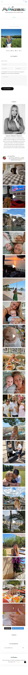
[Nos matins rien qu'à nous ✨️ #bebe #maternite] (14, 266)
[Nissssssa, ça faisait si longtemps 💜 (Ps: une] (14, 568)
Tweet (13, 50)
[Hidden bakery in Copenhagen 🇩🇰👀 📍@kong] (14, 452)
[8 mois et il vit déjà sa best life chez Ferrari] (14, 196)
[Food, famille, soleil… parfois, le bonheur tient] (14, 545)
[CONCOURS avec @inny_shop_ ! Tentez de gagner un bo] (14, 614)
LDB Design (17, 661)
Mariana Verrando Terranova (14, 136)
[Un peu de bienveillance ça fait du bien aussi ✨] (14, 382)
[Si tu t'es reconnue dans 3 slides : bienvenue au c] (14, 243)
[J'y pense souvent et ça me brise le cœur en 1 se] (14, 173)
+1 (21, 50)
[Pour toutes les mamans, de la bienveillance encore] (14, 313)
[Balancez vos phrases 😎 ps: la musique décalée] (14, 336)
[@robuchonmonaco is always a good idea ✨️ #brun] (14, 359)
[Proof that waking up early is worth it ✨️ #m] (14, 522)
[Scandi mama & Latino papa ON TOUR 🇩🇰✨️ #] (14, 475)
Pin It (17, 50)
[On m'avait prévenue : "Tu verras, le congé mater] (14, 429)
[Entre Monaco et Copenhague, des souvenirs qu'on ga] (14, 405)
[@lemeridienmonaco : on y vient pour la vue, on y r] (14, 591)
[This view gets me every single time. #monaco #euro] (14, 220)
